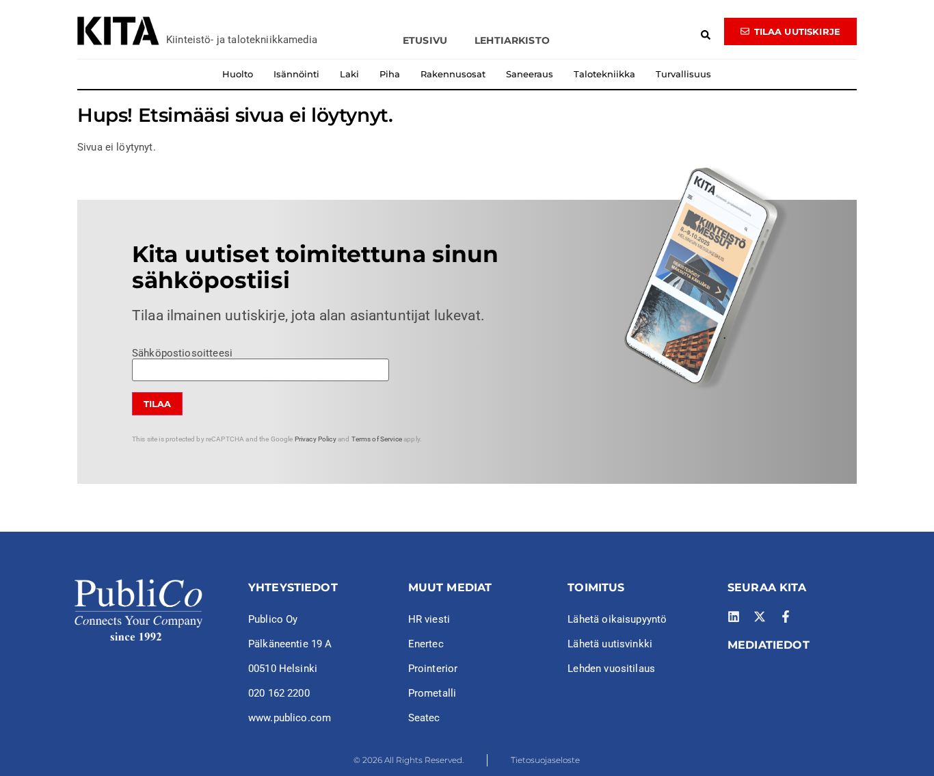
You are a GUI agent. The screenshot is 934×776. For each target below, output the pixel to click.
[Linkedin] (734, 616)
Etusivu (425, 40)
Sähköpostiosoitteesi (182, 353)
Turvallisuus (683, 73)
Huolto (237, 73)
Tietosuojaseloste (545, 760)
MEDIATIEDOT (769, 644)
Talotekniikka (604, 73)
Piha (389, 73)
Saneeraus (529, 73)
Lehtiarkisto (512, 40)
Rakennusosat (453, 73)
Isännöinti (296, 73)
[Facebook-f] (785, 616)
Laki (349, 73)
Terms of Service (376, 439)
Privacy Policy (315, 439)
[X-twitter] (759, 616)
